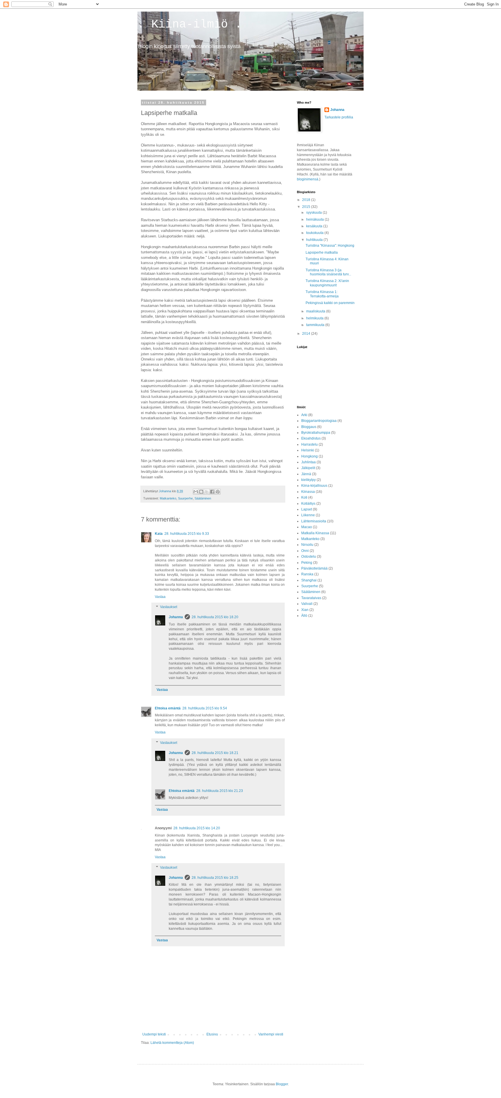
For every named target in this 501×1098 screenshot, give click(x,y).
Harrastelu (309, 444)
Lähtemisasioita (313, 521)
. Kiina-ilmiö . (189, 24)
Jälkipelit (308, 468)
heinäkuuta (315, 219)
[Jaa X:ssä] (207, 492)
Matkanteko (168, 498)
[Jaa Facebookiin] (212, 492)
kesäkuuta (314, 226)
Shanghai (309, 580)
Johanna (176, 617)
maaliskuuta (316, 311)
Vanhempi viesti (270, 1034)
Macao (306, 527)
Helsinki (307, 450)
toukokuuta (315, 233)
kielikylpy (308, 480)
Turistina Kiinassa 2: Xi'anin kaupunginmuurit (327, 283)
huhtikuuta (315, 240)
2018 (306, 200)
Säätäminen (203, 498)
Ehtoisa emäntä (168, 708)
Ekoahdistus (311, 438)
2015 (306, 207)
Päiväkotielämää (314, 568)
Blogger (282, 1084)
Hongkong (309, 456)
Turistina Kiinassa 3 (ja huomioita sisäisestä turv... (328, 272)
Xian (304, 610)
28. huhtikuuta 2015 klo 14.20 (196, 828)
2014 (306, 334)
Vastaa (160, 597)
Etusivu (212, 1034)
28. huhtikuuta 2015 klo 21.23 (219, 791)
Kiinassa (308, 492)
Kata (159, 534)
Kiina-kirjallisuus (314, 486)
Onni (305, 551)
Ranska (307, 574)
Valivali (307, 604)
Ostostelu (308, 557)
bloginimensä (307, 179)
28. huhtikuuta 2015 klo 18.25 (215, 878)
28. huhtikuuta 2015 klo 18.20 (215, 617)
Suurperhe (185, 498)
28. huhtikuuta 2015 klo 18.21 (215, 753)
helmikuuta (315, 318)
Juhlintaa (308, 462)
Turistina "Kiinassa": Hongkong (330, 246)
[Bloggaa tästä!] (201, 492)
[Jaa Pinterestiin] (218, 492)
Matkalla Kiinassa (315, 533)
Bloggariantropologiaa (319, 421)
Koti (304, 497)
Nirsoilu (307, 545)
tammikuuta (315, 325)
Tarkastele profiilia (338, 117)
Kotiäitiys (308, 504)
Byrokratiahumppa (315, 433)
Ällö (304, 616)
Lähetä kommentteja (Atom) (172, 1043)
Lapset (306, 509)
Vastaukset (168, 607)
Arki (304, 415)
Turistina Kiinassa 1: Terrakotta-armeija (322, 294)
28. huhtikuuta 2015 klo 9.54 (204, 708)
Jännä (306, 474)
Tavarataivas (311, 598)
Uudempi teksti (154, 1034)
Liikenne (308, 515)
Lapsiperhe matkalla (322, 252)
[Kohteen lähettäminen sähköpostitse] (196, 492)
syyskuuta (314, 213)
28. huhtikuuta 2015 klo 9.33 (186, 534)
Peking (306, 563)
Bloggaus (308, 427)
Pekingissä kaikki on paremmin (330, 303)
